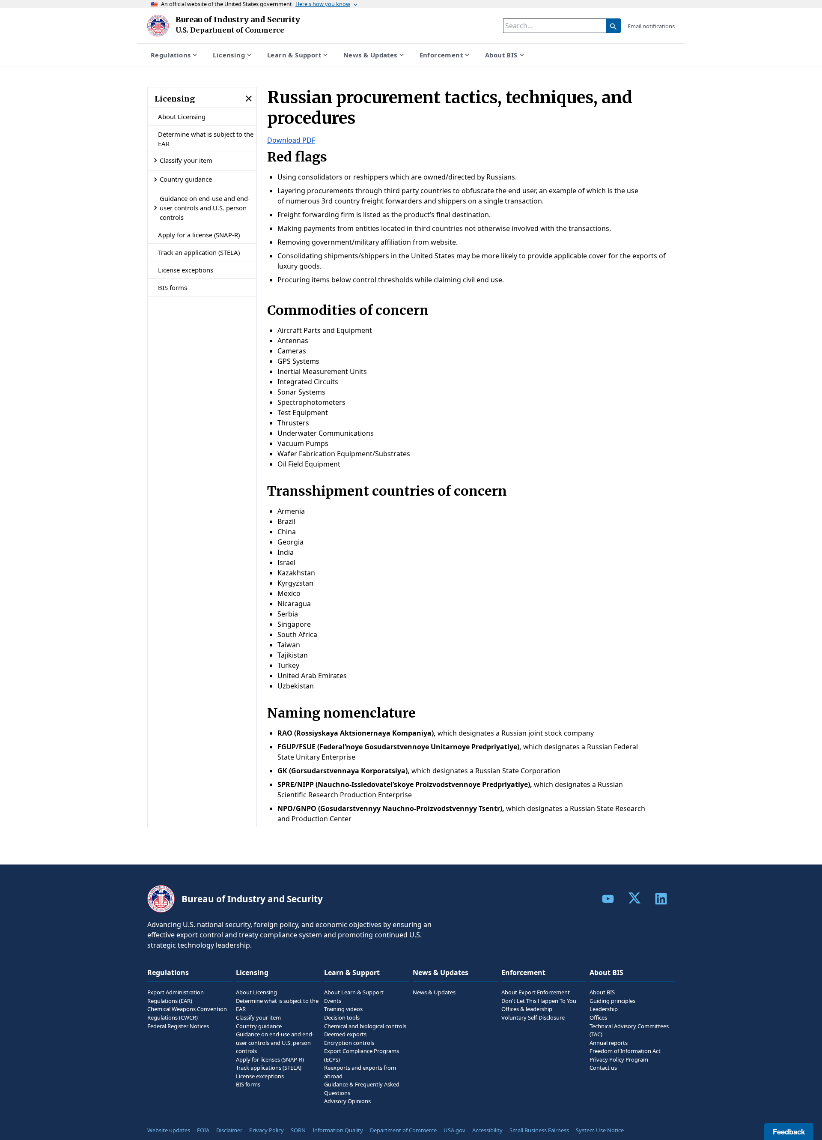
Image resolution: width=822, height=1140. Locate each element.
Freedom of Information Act (625, 1051)
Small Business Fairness (539, 1130)
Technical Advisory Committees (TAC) (629, 1030)
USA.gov (454, 1130)
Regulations (171, 55)
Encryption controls (349, 1043)
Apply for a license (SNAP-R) (199, 234)
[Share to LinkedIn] (661, 899)
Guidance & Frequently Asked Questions (361, 1088)
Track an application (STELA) (199, 252)
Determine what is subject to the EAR (205, 139)
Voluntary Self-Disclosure (533, 1017)
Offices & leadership (526, 1009)
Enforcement (441, 55)
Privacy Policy (266, 1130)
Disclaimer (229, 1130)
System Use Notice (600, 1130)
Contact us (603, 1067)
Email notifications (651, 26)
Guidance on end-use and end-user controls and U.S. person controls (205, 208)
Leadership (604, 1009)
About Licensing (182, 116)
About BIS (501, 55)
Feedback (789, 1131)
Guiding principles (612, 1001)
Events (332, 1001)
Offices (598, 1017)
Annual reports (609, 1043)
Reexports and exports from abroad (360, 1072)
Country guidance (186, 179)
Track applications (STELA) (268, 1067)
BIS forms (172, 287)
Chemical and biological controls (365, 1026)
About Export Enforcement (535, 992)
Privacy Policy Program (619, 1059)
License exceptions (185, 270)
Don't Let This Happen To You (538, 1001)
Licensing (229, 55)
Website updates (168, 1130)
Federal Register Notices (178, 1026)
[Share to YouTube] (608, 899)
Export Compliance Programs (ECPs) (361, 1055)
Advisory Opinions (347, 1101)
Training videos (343, 1009)
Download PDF (291, 140)
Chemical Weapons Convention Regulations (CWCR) (187, 1013)
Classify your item (186, 160)
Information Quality (338, 1130)
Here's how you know (322, 4)
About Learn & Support (354, 992)
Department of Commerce (403, 1130)
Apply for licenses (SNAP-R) (270, 1059)
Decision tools (342, 1017)
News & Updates (370, 55)
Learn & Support (294, 55)
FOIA (203, 1130)
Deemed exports (345, 1034)
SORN (298, 1130)
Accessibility (487, 1130)
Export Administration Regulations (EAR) (175, 996)
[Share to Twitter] (634, 898)
